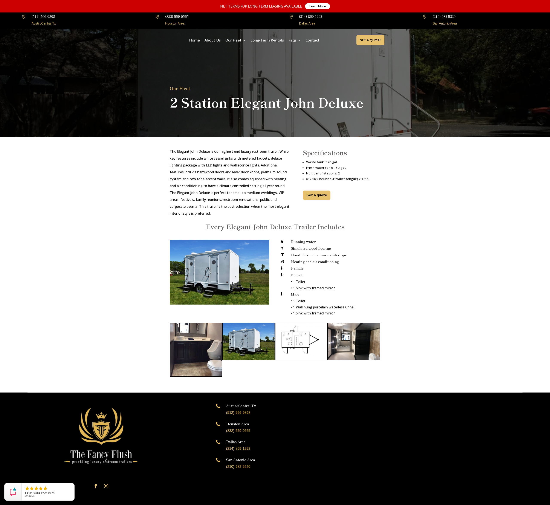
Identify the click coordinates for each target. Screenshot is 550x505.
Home (194, 40)
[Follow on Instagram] (106, 486)
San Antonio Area (240, 459)
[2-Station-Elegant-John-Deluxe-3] (249, 358)
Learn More (317, 6)
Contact (312, 40)
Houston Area (237, 423)
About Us (213, 40)
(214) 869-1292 (310, 16)
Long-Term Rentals (267, 40)
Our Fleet (233, 40)
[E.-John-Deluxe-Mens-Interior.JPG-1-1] (196, 374)
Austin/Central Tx (241, 405)
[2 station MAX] (301, 358)
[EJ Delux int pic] (354, 358)
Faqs (292, 40)
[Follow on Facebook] (96, 486)
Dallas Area (235, 441)
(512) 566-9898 (43, 16)
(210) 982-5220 (444, 16)
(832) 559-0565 (177, 16)
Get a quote (370, 40)
